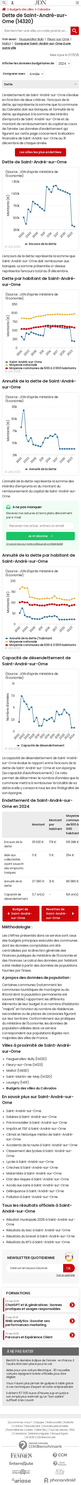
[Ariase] (21, 1480)
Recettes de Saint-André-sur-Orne (56, 913)
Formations (18, 1293)
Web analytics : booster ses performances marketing (27, 1321)
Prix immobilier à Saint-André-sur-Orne (36, 1122)
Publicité (68, 1422)
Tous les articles (58, 1430)
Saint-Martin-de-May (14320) (29, 1076)
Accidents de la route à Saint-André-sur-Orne (41, 1145)
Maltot (6, 43)
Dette (8, 84)
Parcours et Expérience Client (28, 1335)
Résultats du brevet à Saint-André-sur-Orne (40, 1236)
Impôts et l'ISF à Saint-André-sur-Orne (36, 1128)
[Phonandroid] (59, 1480)
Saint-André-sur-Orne (23, 1111)
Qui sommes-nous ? (20, 1422)
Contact (18, 1426)
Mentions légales (39, 1433)
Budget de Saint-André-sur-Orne (21, 913)
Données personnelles (55, 1426)
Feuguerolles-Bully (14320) (26, 1058)
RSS (72, 1430)
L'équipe (39, 1422)
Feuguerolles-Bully (31, 39)
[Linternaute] (21, 1464)
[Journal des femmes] (21, 1455)
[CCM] (59, 1455)
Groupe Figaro (59, 1433)
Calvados (43, 9)
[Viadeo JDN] (59, 1472)
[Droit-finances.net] (59, 1463)
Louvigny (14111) (17, 1082)
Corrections (20, 1433)
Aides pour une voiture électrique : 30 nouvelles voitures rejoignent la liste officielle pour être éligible (38, 1374)
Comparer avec (13, 73)
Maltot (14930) (17, 1070)
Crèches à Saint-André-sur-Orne (32, 1167)
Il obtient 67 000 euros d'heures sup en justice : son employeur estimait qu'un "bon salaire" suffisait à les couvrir (38, 1397)
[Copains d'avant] (21, 1472)
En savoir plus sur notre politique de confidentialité (34, 544)
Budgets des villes (21, 9)
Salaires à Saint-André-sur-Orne (31, 1116)
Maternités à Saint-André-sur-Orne (33, 1173)
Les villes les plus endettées (40, 152)
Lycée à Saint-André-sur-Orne (30, 1161)
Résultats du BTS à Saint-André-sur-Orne (38, 1242)
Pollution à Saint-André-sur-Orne (32, 1196)
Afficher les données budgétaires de (28, 63)
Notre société (54, 1422)
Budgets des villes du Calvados (31, 1088)
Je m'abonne (38, 536)
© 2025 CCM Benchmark (40, 1437)
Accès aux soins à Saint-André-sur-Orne (37, 1185)
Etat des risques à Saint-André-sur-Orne (37, 1179)
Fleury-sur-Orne (58, 39)
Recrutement (32, 1426)
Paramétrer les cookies (20, 1430)
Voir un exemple (65, 1275)
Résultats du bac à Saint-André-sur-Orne (38, 1230)
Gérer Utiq (41, 1430)
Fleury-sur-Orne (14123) (24, 1064)
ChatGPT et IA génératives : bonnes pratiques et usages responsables (33, 1305)
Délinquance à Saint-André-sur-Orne (35, 1191)
